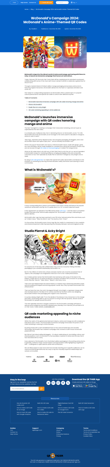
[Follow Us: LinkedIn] (48, 383)
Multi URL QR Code (43, 403)
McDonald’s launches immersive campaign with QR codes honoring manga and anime (55, 102)
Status (58, 432)
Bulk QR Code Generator (86, 403)
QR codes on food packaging (49, 148)
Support (35, 428)
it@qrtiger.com (37, 430)
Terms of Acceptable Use (91, 432)
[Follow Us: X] (68, 383)
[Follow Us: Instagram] (58, 383)
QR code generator (37, 160)
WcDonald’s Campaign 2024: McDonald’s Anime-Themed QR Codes (57, 9)
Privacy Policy (87, 434)
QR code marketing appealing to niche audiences (44, 110)
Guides (13, 428)
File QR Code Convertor (65, 412)
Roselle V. (34, 29)
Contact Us (13, 432)
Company (60, 428)
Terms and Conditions (90, 430)
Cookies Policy (87, 436)
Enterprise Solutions (62, 434)
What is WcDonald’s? (35, 104)
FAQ (11, 430)
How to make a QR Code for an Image (24, 409)
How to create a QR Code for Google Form (66, 409)
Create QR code (47, 2)
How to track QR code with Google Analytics (24, 413)
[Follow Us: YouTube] (53, 383)
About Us (59, 430)
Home (26, 9)
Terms (85, 428)
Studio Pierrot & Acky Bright (37, 107)
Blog (32, 9)
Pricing (58, 436)
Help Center (14, 434)
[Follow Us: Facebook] (63, 383)
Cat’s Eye (63, 211)
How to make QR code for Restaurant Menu (45, 413)
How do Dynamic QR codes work (23, 404)
